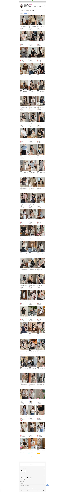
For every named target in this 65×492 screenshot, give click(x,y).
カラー (33, 13)
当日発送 (21, 13)
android (25, 472)
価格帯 (29, 13)
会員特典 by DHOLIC (32, 464)
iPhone (21, 472)
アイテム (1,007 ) (22, 10)
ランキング (27, 10)
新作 (30, 10)
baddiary (21, 58)
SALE (33, 10)
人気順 (25, 13)
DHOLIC (32, 1)
